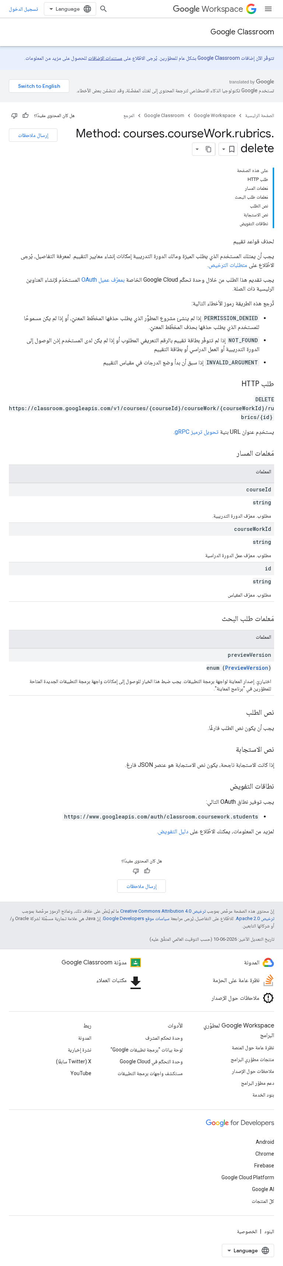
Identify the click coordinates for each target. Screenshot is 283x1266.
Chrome (264, 1154)
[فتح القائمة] (268, 9)
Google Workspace (214, 115)
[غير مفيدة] (14, 115)
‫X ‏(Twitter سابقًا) (73, 1061)
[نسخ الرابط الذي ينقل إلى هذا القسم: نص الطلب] (238, 713)
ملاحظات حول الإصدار (253, 1071)
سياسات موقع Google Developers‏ (136, 918)
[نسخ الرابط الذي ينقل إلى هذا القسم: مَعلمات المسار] (229, 453)
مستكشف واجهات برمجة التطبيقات (150, 1073)
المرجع (128, 115)
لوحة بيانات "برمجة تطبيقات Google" (147, 1050)
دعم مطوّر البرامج (257, 1083)
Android (265, 1142)
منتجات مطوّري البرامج (252, 1059)
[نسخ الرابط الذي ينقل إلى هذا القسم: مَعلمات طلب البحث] (214, 619)
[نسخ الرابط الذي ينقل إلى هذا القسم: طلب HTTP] (234, 384)
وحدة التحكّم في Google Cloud (151, 1061)
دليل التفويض (173, 831)
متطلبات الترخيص (228, 264)
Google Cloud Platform (247, 1177)
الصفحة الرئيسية (259, 115)
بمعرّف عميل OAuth (103, 279)
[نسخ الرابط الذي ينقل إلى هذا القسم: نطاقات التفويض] (222, 786)
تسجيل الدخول (23, 9)
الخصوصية (247, 1231)
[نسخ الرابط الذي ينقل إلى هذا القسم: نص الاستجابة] (228, 749)
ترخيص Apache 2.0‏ (255, 918)
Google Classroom (242, 32)
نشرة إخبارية (79, 1050)
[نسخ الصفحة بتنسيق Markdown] (208, 149)
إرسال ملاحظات (33, 135)
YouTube (80, 1073)
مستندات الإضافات (105, 58)
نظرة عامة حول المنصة (253, 1047)
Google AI (263, 1189)
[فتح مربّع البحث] (103, 8)
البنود (269, 1231)
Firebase (264, 1166)
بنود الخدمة (263, 1095)
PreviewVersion (246, 667)
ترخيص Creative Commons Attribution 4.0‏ (163, 911)
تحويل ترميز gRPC (197, 431)
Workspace (222, 9)
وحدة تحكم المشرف (164, 1038)
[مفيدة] (25, 115)
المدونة (84, 1038)
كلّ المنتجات (263, 1201)
